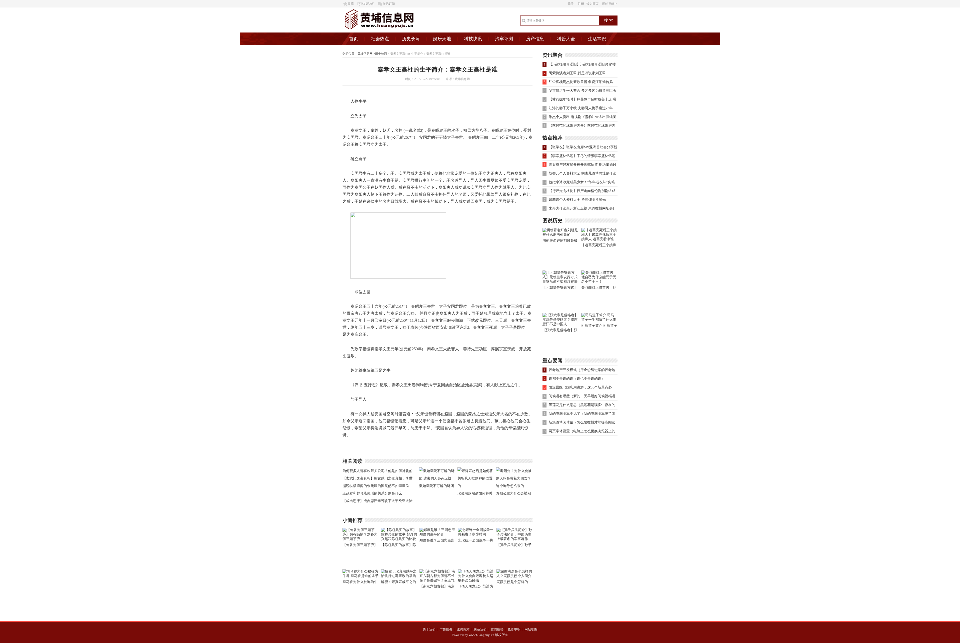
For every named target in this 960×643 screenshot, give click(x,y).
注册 (581, 4)
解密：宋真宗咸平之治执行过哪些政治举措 (398, 583)
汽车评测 (504, 38)
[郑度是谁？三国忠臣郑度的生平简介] (438, 534)
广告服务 (446, 629)
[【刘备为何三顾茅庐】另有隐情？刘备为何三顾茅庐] (360, 539)
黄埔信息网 (365, 54)
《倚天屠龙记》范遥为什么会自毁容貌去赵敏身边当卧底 (475, 587)
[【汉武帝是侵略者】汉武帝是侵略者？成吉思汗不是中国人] (560, 324)
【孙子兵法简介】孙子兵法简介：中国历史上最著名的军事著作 (514, 546)
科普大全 (566, 38)
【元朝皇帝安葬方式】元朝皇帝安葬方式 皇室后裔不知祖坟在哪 (560, 289)
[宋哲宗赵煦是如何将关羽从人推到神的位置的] (476, 486)
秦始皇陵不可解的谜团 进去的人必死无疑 (436, 487)
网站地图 (531, 629)
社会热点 (380, 38)
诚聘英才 (463, 629)
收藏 (351, 4)
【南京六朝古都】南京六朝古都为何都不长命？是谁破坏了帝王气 (437, 587)
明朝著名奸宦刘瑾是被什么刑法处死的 (560, 241)
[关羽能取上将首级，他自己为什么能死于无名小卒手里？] (599, 282)
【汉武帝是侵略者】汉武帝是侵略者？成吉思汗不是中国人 (560, 331)
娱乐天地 (442, 38)
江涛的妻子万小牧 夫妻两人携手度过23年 (581, 108)
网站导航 (608, 4)
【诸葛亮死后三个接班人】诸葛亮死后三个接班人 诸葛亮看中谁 (598, 246)
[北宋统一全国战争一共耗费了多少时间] (476, 534)
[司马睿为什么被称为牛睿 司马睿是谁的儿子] (360, 576)
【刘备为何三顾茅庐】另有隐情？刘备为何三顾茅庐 (360, 546)
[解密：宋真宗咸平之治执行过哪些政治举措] (399, 576)
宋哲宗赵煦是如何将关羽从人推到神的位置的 (475, 494)
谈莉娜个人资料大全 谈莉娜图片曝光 (577, 200)
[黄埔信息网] (392, 31)
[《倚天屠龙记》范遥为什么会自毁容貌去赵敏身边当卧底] (476, 580)
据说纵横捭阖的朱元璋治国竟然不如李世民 (375, 486)
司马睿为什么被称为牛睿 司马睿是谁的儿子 (360, 583)
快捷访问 (368, 4)
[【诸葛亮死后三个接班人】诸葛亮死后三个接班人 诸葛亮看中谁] (599, 239)
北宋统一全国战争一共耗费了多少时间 (475, 541)
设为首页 (592, 4)
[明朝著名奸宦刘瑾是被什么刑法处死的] (560, 234)
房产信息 (535, 38)
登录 (571, 4)
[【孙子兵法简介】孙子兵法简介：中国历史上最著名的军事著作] (514, 539)
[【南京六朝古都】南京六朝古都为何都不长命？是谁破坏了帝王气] (438, 580)
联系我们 (480, 629)
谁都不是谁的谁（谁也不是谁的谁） (577, 378)
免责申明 (514, 629)
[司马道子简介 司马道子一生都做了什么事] (599, 320)
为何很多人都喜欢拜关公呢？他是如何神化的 (377, 471)
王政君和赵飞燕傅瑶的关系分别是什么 (372, 493)
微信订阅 (389, 4)
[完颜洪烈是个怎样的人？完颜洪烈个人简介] (514, 576)
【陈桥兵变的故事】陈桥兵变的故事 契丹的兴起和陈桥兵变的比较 (399, 546)
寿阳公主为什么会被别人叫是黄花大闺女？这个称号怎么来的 (513, 494)
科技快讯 (473, 38)
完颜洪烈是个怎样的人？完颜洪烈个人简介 (514, 583)
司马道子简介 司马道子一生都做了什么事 (599, 327)
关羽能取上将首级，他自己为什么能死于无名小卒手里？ (598, 289)
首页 (353, 38)
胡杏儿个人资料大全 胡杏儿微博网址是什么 (582, 173)
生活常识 (597, 38)
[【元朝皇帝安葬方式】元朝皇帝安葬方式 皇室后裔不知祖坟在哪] (560, 282)
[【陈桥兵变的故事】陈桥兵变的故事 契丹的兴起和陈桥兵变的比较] (399, 539)
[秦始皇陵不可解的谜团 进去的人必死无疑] (437, 478)
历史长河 (411, 38)
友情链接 (497, 629)
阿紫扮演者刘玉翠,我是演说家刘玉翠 (577, 73)
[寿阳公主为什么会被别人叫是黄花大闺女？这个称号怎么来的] (514, 486)
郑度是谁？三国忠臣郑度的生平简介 (437, 541)
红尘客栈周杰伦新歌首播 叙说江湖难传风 (581, 82)
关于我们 (429, 629)
